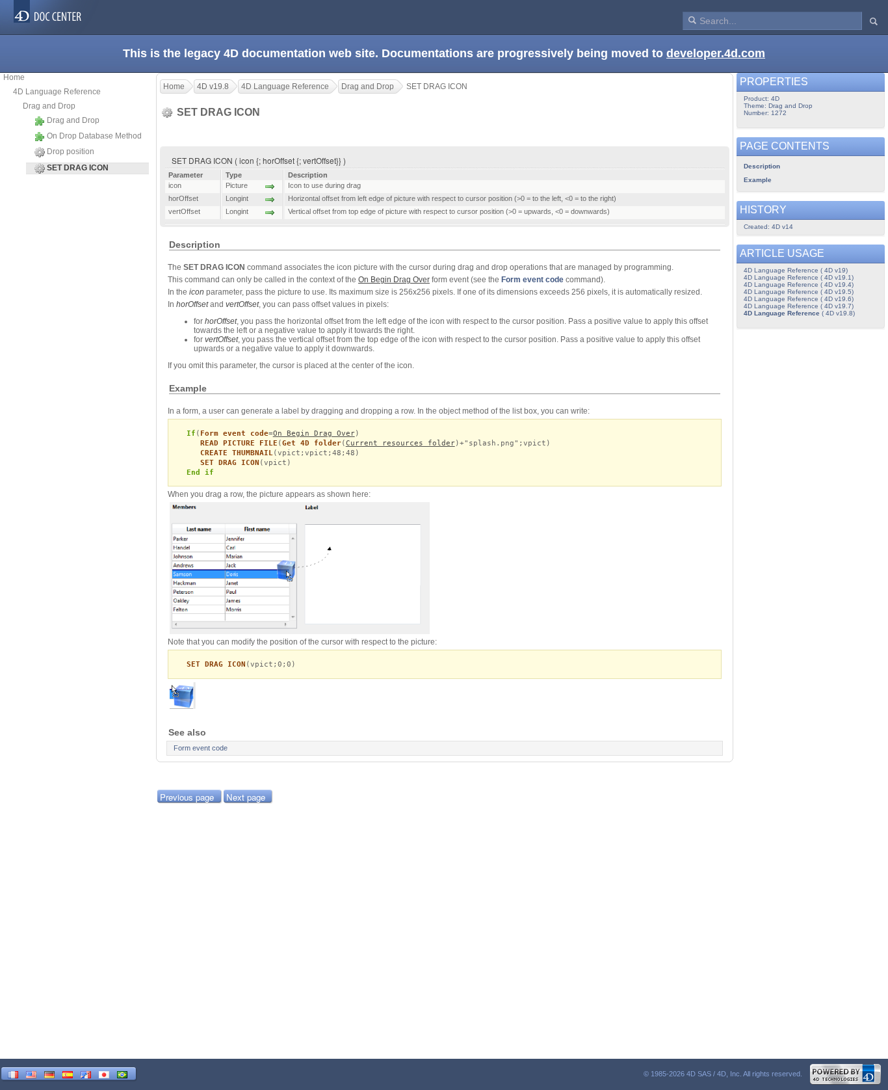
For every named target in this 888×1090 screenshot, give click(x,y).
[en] (31, 1073)
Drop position (70, 151)
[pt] (122, 1073)
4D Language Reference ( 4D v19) (796, 270)
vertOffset (242, 304)
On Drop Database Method (94, 135)
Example (758, 179)
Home (14, 77)
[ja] (104, 1073)
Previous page (187, 797)
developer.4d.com (715, 53)
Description (762, 166)
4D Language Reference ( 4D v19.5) (799, 291)
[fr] (13, 1073)
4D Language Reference (57, 91)
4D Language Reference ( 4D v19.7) (799, 306)
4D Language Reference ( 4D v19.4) (799, 284)
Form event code (532, 279)
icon (196, 292)
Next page (245, 797)
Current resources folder (400, 443)
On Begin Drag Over (314, 433)
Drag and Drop (49, 106)
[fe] (86, 1073)
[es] (67, 1073)
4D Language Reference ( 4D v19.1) (799, 277)
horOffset (192, 304)
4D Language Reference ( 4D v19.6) (799, 298)
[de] (49, 1073)
